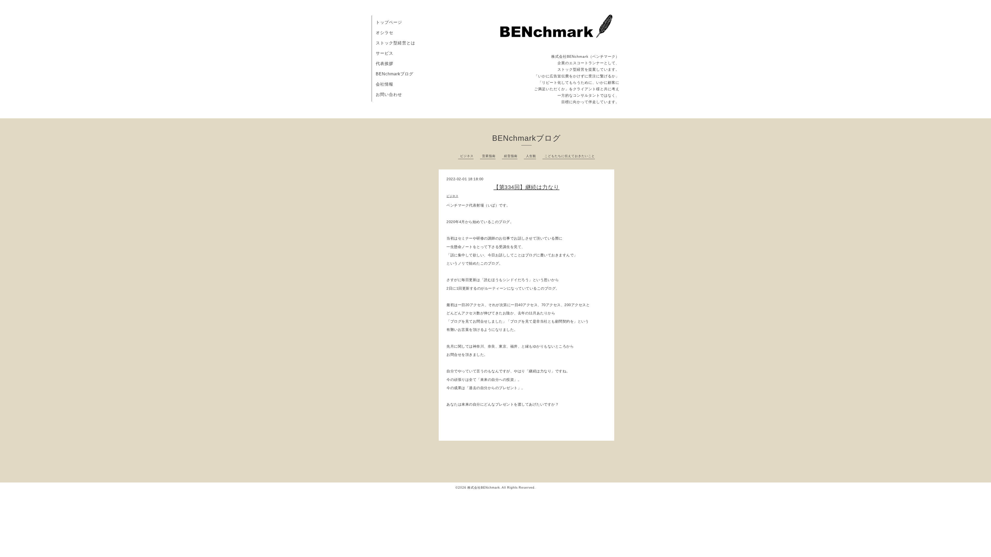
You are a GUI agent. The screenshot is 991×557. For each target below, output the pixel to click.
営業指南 (489, 156)
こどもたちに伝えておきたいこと (570, 156)
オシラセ (384, 32)
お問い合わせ (389, 94)
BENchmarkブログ (394, 74)
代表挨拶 (384, 63)
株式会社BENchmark (483, 487)
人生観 (531, 156)
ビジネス (467, 156)
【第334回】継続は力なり (526, 187)
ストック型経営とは (395, 43)
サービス (384, 53)
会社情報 (384, 84)
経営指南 (510, 156)
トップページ (389, 22)
